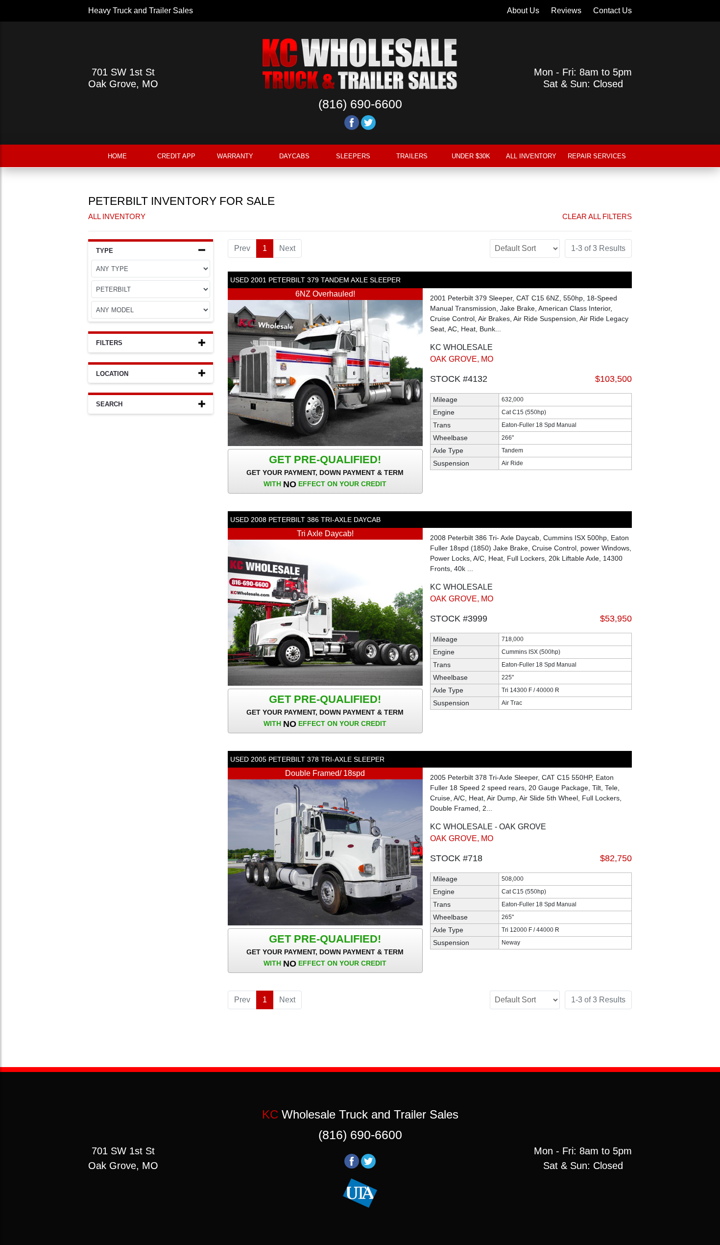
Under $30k (471, 156)
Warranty (235, 156)
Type (104, 250)
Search (109, 404)
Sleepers (353, 156)
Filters (109, 343)
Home (117, 156)
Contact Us (612, 10)
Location (112, 373)
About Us (523, 10)
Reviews (566, 10)
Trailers (412, 156)
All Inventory (531, 156)
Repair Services (597, 156)
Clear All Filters (597, 216)
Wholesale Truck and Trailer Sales (360, 1114)
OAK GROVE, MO (461, 359)
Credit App (176, 156)
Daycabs (294, 156)
